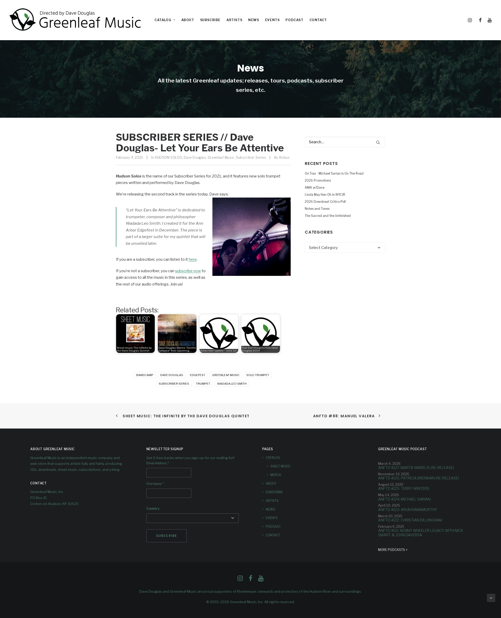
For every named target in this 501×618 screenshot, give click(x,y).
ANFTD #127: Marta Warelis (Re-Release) (416, 467)
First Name (155, 484)
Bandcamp (144, 375)
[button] (470, 20)
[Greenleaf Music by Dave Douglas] (75, 20)
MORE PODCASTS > (393, 550)
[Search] (345, 142)
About (187, 20)
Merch (275, 475)
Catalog (162, 20)
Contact (318, 20)
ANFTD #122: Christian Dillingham (410, 520)
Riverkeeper (247, 591)
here (193, 259)
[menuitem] (165, 20)
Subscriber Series (251, 157)
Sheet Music (280, 466)
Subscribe (210, 20)
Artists (234, 20)
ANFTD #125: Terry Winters (403, 488)
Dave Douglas (195, 157)
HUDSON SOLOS (168, 157)
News (253, 20)
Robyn (284, 157)
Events (272, 20)
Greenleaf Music (221, 157)
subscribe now (188, 271)
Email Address (157, 463)
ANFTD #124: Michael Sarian (404, 499)
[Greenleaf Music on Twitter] (250, 580)
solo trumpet (257, 375)
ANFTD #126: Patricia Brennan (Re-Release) (418, 478)
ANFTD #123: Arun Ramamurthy (407, 509)
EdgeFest (197, 375)
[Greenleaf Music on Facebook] (240, 580)
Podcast (294, 20)
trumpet (203, 383)
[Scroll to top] (491, 597)
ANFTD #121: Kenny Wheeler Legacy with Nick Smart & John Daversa (420, 532)
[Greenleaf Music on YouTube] (261, 580)
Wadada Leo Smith (232, 383)
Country (152, 508)
